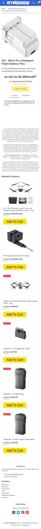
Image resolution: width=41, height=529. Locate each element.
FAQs (3, 491)
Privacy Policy (26, 523)
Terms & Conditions (23, 525)
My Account (5, 484)
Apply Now (5, 486)
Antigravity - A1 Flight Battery (13, 394)
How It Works (5, 489)
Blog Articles (5, 493)
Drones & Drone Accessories (17, 8)
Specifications (26, 95)
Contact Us (5, 497)
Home (3, 8)
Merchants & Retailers (8, 495)
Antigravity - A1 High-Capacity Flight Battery (19, 439)
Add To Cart (20, 89)
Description (14, 95)
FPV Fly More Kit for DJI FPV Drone (16, 256)
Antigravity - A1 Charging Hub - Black (16, 348)
